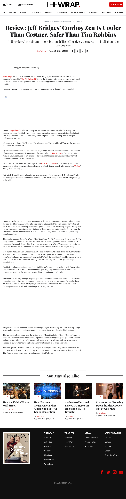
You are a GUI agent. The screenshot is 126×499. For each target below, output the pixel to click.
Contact (47, 446)
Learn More (69, 446)
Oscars (107, 451)
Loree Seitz (40, 416)
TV (4, 12)
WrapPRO (36, 12)
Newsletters (27, 4)
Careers (47, 451)
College (108, 442)
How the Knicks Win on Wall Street (16, 404)
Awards (23, 12)
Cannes (108, 437)
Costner (77, 165)
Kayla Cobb (102, 413)
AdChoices (89, 446)
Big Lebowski (15, 130)
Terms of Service (91, 437)
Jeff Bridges (7, 76)
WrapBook (48, 464)
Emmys (108, 446)
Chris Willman (41, 51)
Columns (93, 12)
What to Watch (78, 12)
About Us (48, 437)
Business (118, 12)
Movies (12, 12)
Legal (88, 433)
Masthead (48, 455)
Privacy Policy (90, 442)
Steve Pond (71, 416)
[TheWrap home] (63, 4)
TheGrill (49, 12)
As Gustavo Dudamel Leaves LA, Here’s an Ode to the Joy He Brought (77, 407)
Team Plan (68, 442)
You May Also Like (63, 375)
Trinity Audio (26, 68)
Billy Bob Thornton (49, 163)
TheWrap (49, 433)
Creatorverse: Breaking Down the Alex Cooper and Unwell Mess (109, 405)
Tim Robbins (57, 153)
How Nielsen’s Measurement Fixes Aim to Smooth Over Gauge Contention (45, 407)
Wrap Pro (69, 433)
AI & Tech (106, 12)
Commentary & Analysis (61, 21)
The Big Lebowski (28, 79)
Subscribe (116, 4)
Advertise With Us (112, 455)
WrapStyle (61, 12)
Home (46, 21)
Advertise (48, 442)
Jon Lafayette (9, 410)
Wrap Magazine (113, 433)
